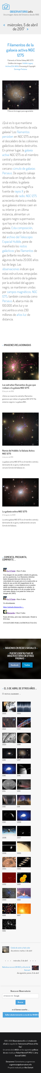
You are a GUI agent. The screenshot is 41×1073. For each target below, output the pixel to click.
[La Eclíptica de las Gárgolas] (9, 707)
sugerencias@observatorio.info (20, 1064)
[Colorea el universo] (9, 738)
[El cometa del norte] (24, 784)
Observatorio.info (19, 1041)
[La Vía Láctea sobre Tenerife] (24, 800)
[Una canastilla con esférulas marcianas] (9, 862)
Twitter (27, 665)
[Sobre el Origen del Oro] (24, 877)
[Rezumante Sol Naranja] (24, 815)
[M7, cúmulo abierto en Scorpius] (9, 893)
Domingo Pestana (20, 69)
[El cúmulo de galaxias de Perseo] (9, 924)
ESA (12, 66)
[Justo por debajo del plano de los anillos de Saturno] (9, 846)
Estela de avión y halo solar (20, 948)
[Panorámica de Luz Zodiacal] (9, 800)
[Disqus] (20, 595)
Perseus (7, 301)
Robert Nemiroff (22, 1053)
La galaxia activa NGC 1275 (14, 511)
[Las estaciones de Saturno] (24, 862)
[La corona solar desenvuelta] (24, 707)
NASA (17, 66)
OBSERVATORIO (19, 11)
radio (22, 196)
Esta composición (21, 228)
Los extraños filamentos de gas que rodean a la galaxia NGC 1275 (19, 386)
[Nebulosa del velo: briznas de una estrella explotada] (24, 722)
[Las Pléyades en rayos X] (9, 909)
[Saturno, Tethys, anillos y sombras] (24, 769)
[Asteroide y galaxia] (24, 831)
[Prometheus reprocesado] (9, 815)
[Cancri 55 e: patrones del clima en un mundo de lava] (9, 769)
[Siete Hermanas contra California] (9, 722)
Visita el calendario (11, 694)
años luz (21, 315)
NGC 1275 (31, 196)
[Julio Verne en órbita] (9, 831)
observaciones (10, 269)
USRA (23, 1056)
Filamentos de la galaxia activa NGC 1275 (20, 50)
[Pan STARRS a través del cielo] (24, 738)
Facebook (14, 665)
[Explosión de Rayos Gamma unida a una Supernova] (9, 877)
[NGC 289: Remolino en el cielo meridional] (9, 753)
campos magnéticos (19, 292)
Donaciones (10, 1061)
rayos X (19, 191)
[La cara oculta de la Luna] (9, 784)
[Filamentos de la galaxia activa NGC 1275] (24, 753)
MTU (30, 1053)
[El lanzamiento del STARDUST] (24, 893)
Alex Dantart (28, 1067)
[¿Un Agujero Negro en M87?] (24, 909)
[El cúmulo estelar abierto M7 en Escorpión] (24, 846)
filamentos (27, 251)
